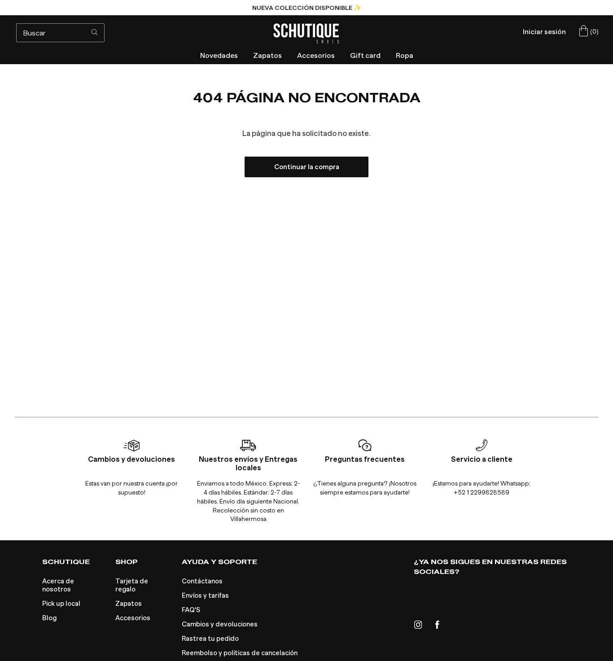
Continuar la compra (306, 167)
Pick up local (61, 604)
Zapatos (128, 604)
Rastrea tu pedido (210, 639)
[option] (306, 7)
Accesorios (132, 618)
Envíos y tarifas (205, 595)
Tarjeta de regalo (131, 585)
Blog (49, 618)
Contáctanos (202, 581)
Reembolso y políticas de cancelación (240, 653)
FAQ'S (191, 610)
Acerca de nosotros (58, 585)
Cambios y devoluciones (220, 624)
